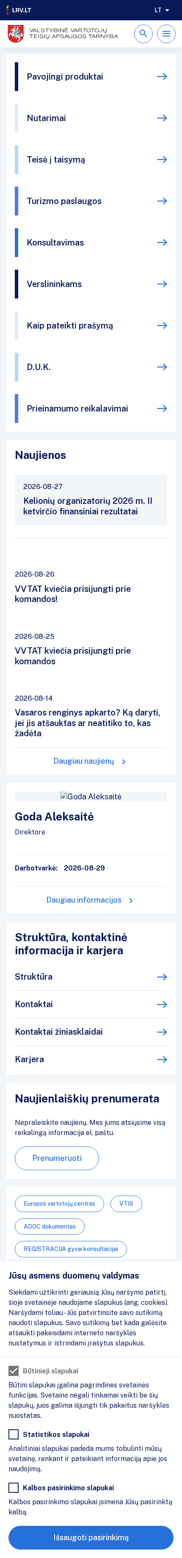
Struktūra (33, 977)
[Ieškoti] (143, 34)
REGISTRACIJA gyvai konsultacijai (71, 1249)
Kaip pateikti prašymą (70, 325)
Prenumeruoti (57, 1158)
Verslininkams (54, 284)
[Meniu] (166, 34)
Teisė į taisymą (56, 160)
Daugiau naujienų (83, 761)
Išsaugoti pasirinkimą (91, 1537)
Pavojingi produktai (65, 77)
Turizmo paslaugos (64, 201)
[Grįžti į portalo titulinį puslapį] (19, 10)
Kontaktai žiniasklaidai (59, 1032)
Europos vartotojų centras (59, 1203)
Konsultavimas (55, 243)
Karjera (29, 1059)
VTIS (126, 1203)
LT (158, 10)
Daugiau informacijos (83, 899)
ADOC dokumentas (50, 1226)
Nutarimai (46, 118)
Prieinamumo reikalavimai (77, 408)
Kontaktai (34, 1004)
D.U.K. (39, 367)
